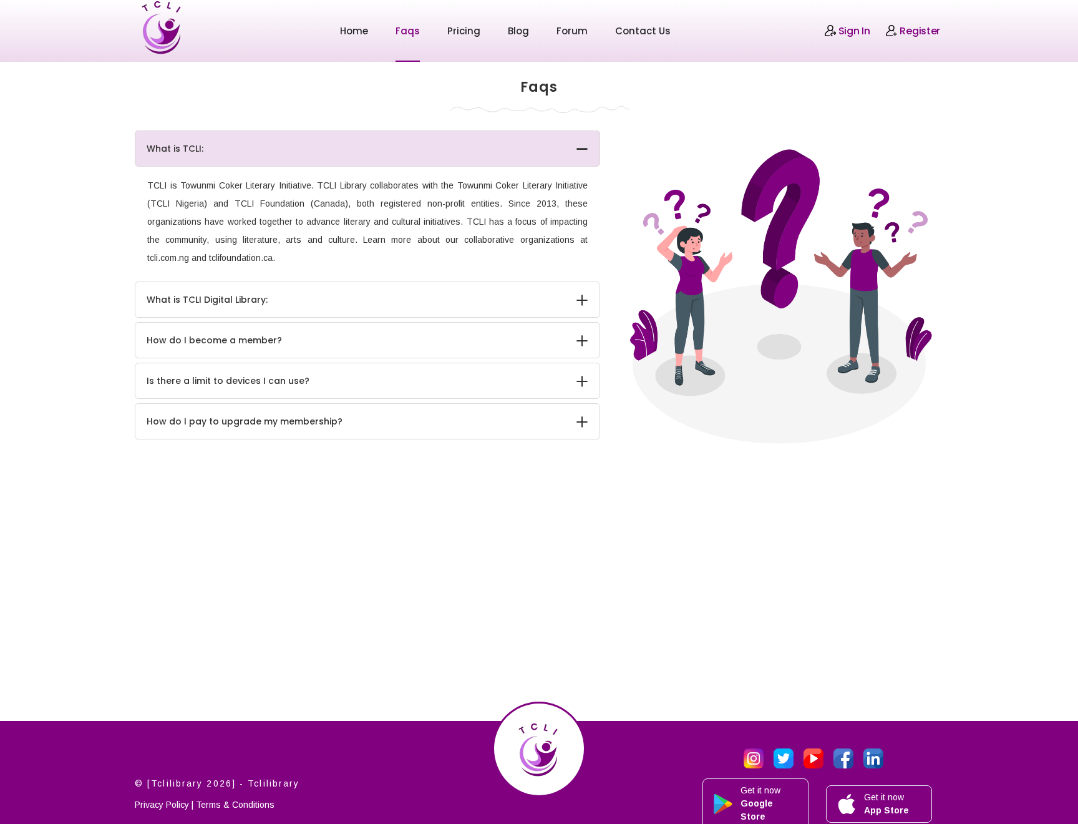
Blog (518, 30)
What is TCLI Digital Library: (207, 299)
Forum (572, 30)
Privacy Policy (162, 805)
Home (354, 30)
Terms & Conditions (235, 805)
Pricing (463, 30)
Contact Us (643, 30)
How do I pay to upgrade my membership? (244, 421)
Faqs (408, 30)
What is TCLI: (175, 148)
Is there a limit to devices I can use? (228, 381)
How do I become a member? (214, 340)
